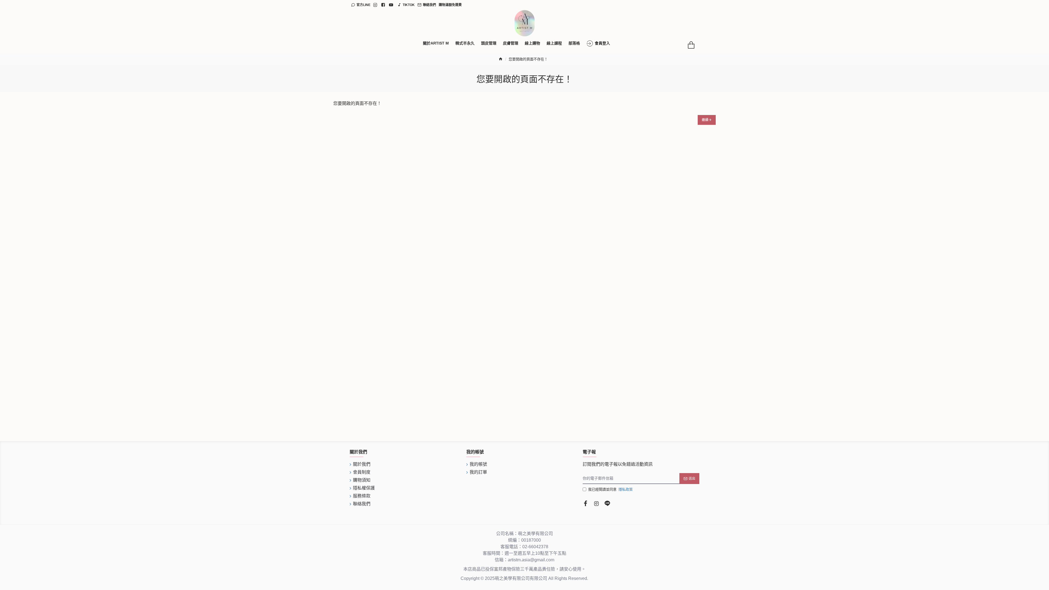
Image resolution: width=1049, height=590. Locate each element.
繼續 (705, 120)
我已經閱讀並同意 (610, 489)
